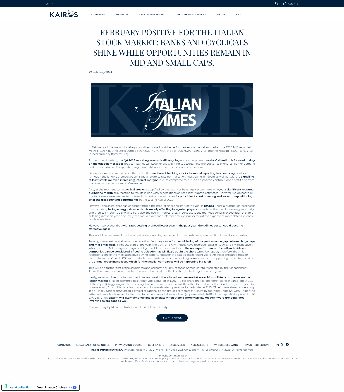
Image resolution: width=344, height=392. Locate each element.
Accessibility (199, 344)
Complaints (156, 344)
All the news (172, 318)
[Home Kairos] (64, 14)
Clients (293, 3)
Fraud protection (256, 344)
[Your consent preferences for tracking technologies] (6, 385)
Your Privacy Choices (52, 387)
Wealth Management (191, 14)
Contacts (98, 14)
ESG (238, 14)
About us (121, 14)
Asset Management (152, 14)
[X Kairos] (282, 344)
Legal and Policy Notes (92, 344)
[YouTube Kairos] (287, 344)
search (277, 3)
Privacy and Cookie (128, 344)
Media (221, 14)
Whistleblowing (226, 344)
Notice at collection (17, 387)
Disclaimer (177, 344)
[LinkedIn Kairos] (277, 344)
